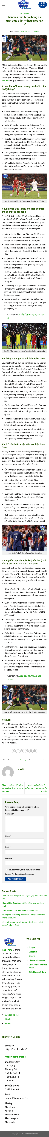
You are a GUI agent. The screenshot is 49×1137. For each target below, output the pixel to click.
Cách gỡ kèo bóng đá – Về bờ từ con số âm (20, 910)
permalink (42, 760)
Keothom (6, 80)
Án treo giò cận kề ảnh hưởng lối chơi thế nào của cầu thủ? (36, 788)
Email (7, 847)
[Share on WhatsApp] (14, 751)
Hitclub (7, 1019)
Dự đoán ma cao (11, 1015)
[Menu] (3, 5)
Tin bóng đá (24, 14)
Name (8, 836)
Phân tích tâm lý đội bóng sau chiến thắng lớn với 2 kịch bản (12, 788)
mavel (36, 31)
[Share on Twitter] (22, 751)
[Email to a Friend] (27, 751)
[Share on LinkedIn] (35, 751)
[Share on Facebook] (18, 751)
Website (8, 858)
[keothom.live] (23, 4)
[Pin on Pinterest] (31, 751)
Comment (9, 814)
